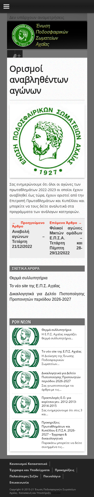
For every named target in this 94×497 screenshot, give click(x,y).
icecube (56, 493)
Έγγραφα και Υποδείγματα (30, 470)
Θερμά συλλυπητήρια (28, 278)
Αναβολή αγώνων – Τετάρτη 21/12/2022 (28, 239)
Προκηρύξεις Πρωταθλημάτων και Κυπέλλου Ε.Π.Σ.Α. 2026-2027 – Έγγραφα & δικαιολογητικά (58, 430)
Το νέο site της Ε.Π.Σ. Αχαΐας (35, 286)
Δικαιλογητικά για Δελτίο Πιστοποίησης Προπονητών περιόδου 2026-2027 (61, 377)
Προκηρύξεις (64, 470)
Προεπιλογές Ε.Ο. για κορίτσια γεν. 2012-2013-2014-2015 (59, 402)
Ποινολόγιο (51, 476)
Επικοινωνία (19, 482)
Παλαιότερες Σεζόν (24, 476)
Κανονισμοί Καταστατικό (28, 464)
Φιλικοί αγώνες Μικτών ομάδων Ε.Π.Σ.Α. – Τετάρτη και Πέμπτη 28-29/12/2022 (66, 240)
